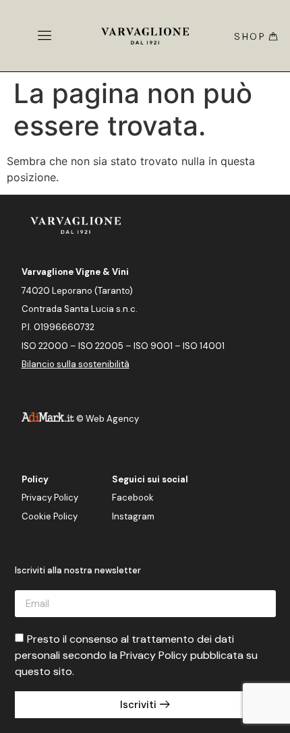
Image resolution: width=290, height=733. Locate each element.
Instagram (133, 516)
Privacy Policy (50, 497)
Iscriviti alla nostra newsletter (78, 571)
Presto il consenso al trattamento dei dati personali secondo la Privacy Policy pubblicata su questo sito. (136, 655)
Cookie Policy (50, 516)
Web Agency (112, 418)
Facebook (133, 497)
